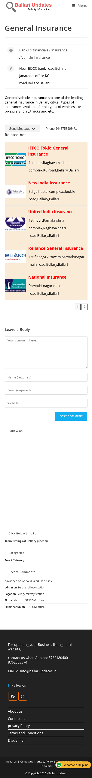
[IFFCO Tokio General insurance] (46, 159)
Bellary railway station (31, 587)
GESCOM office (34, 600)
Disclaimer (16, 740)
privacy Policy (19, 725)
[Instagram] (22, 696)
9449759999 (64, 128)
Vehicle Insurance (35, 57)
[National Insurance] (46, 285)
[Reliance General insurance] (46, 256)
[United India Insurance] (46, 224)
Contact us (16, 718)
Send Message (20, 128)
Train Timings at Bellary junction (26, 541)
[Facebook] (13, 696)
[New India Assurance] (46, 191)
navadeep (11, 581)
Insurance (59, 50)
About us (15, 711)
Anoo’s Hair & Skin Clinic (37, 581)
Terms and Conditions (25, 733)
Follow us (16, 431)
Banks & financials (33, 50)
